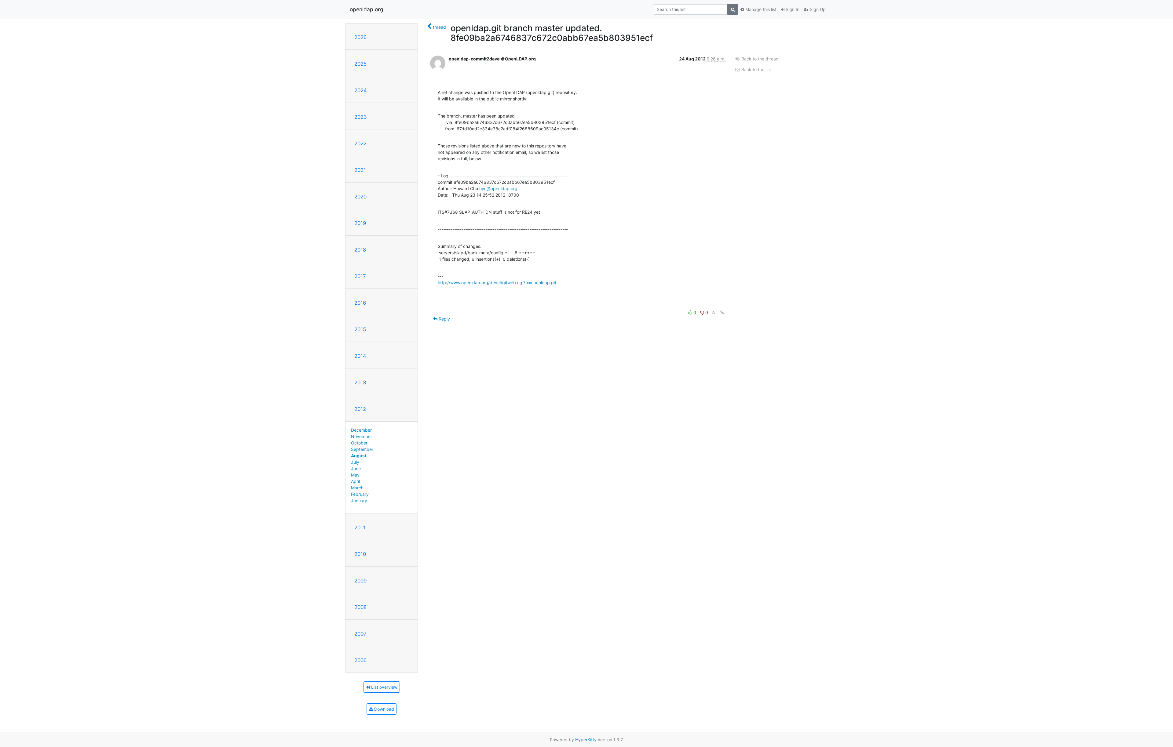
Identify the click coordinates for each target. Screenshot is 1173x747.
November (361, 436)
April (355, 481)
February (360, 494)
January (359, 500)
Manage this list (760, 9)
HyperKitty (586, 739)
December (361, 430)
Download (383, 709)
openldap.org (366, 9)
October (359, 442)
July (355, 462)
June (356, 468)
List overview (383, 687)
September (362, 449)
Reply (443, 318)
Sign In (791, 9)
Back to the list (755, 69)
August (358, 455)
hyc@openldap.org (498, 188)
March (357, 487)
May (355, 474)
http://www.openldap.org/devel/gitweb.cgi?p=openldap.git (497, 282)
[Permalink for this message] (722, 312)
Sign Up (817, 9)
